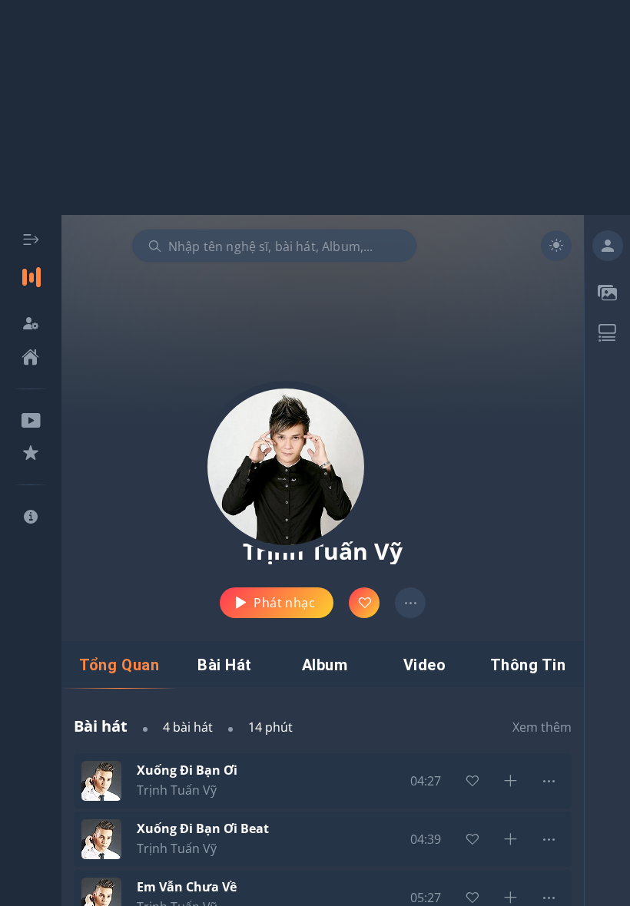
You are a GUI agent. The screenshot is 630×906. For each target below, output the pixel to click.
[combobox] (274, 246)
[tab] (119, 665)
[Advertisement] (315, 107)
